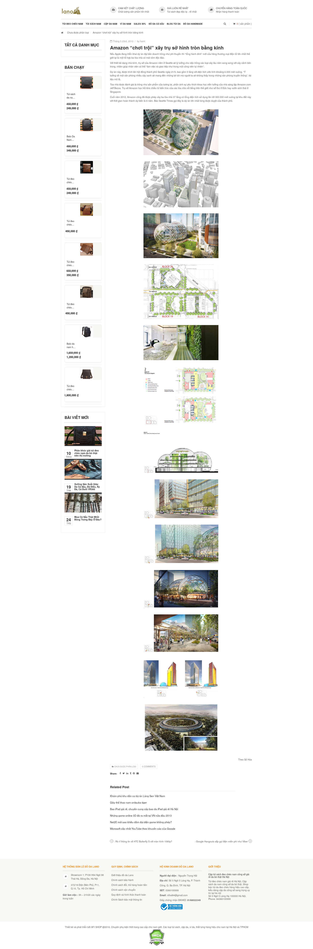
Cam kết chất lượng (131, 8)
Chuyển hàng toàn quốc (231, 8)
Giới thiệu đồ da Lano (122, 875)
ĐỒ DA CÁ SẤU (156, 23)
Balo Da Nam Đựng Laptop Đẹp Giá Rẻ (71, 138)
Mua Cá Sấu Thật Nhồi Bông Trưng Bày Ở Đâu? (88, 518)
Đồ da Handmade (193, 23)
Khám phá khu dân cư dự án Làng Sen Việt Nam (137, 796)
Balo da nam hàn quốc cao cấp (71, 345)
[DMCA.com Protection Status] (156, 937)
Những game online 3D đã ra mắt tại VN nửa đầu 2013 (141, 815)
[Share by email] (137, 773)
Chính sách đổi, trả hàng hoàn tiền (129, 884)
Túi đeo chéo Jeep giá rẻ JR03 (71, 263)
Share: (113, 773)
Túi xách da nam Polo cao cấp (71, 95)
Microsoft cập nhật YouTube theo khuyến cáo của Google (142, 828)
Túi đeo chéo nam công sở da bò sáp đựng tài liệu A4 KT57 (71, 387)
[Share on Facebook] (120, 773)
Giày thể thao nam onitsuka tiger (128, 802)
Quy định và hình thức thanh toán (128, 894)
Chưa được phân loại (78, 32)
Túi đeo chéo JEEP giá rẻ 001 (71, 180)
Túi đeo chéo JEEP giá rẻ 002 (71, 222)
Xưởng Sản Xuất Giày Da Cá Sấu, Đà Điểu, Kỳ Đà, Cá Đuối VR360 (87, 486)
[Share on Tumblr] (130, 773)
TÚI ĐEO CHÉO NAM (72, 23)
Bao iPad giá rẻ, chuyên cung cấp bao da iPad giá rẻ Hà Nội (144, 809)
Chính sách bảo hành (122, 880)
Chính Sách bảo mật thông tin (126, 899)
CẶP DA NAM (110, 23)
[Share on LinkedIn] (127, 773)
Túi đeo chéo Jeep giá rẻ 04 (71, 305)
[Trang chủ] (62, 32)
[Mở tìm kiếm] (224, 24)
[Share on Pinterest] (134, 773)
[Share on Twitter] (124, 773)
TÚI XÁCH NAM (93, 23)
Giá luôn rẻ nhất (177, 8)
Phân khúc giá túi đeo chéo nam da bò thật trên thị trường (86, 453)
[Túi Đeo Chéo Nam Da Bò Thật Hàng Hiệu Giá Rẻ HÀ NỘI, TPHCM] (71, 11)
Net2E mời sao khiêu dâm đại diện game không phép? (141, 822)
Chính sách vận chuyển (123, 889)
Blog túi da (173, 23)
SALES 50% (140, 23)
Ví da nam (125, 23)
